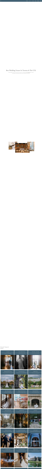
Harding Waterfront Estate (8, 371)
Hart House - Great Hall (35, 351)
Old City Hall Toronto (8, 410)
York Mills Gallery (8, 449)
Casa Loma (7, 351)
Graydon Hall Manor (35, 390)
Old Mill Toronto (21, 410)
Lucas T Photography (28, 72)
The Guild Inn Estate (22, 371)
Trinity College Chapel (22, 351)
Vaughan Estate (35, 371)
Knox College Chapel (8, 390)
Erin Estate (35, 410)
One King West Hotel (22, 449)
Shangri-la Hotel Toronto (21, 390)
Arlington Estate (35, 449)
